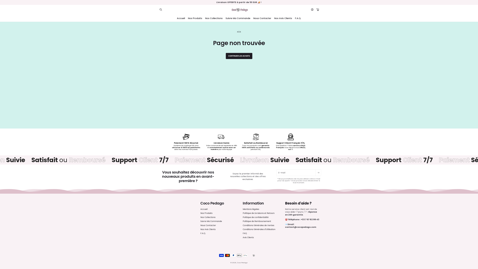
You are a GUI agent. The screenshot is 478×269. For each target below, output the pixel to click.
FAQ (245, 233)
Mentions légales (251, 209)
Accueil (204, 209)
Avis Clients (248, 237)
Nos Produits (206, 213)
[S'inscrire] (318, 172)
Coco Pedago (242, 263)
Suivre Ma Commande (211, 221)
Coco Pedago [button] (212, 203)
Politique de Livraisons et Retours (258, 213)
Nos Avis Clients (208, 229)
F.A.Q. (203, 233)
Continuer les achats (239, 56)
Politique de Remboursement (257, 221)
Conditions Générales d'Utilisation (259, 229)
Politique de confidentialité (256, 217)
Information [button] (253, 203)
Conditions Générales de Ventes (258, 225)
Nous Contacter (208, 225)
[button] (161, 9)
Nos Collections (207, 217)
